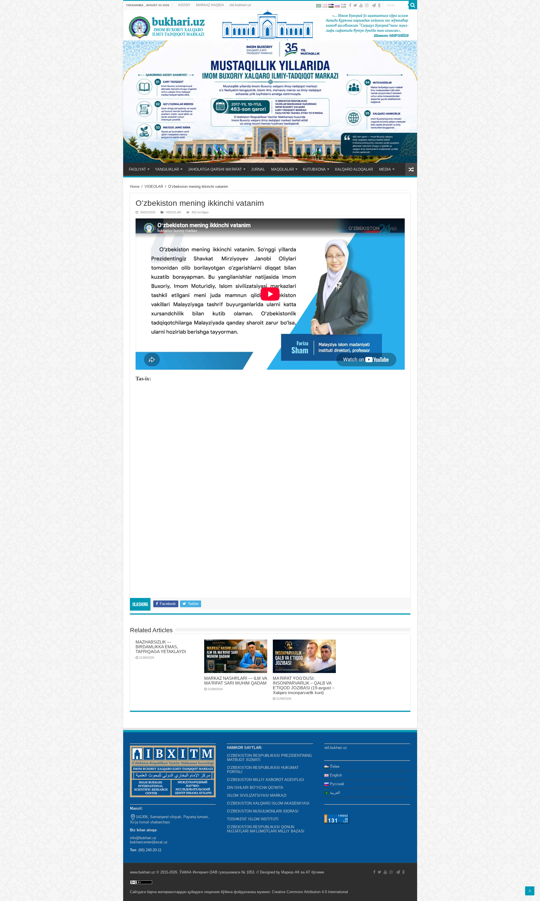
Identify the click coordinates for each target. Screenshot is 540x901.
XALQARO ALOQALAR (354, 169)
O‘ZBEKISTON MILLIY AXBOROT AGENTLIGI (265, 780)
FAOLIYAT (137, 169)
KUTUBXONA (314, 169)
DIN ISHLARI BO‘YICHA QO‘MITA (255, 787)
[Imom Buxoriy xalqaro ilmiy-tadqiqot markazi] (270, 25)
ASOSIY (184, 5)
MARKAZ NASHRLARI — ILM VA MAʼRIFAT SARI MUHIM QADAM (235, 680)
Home (135, 186)
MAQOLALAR (282, 169)
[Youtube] (361, 5)
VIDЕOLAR (154, 186)
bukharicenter (141, 842)
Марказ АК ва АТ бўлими (302, 872)
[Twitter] (355, 5)
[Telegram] (373, 5)
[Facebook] (350, 5)
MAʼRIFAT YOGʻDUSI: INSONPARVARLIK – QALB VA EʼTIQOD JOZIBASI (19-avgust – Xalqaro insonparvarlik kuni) (303, 685)
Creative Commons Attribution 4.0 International (310, 892)
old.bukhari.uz (240, 5)
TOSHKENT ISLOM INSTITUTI (252, 819)
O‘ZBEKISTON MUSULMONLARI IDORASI (262, 811)
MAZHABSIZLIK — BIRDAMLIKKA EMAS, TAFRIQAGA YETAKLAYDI (161, 647)
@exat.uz (160, 842)
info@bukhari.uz (143, 838)
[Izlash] (413, 5)
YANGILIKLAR (167, 169)
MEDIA (385, 169)
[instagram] (366, 5)
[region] (270, 101)
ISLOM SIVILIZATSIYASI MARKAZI (257, 795)
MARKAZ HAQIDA (210, 5)
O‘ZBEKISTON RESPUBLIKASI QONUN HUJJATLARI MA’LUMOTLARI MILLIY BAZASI (265, 829)
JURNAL (258, 169)
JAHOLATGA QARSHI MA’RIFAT (215, 169)
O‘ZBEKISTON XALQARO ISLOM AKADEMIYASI (268, 803)
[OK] (379, 5)
